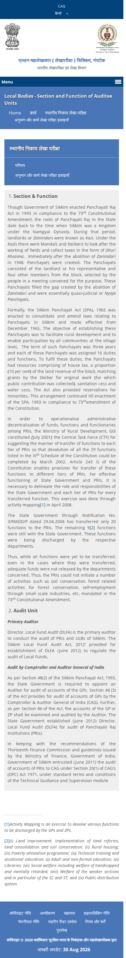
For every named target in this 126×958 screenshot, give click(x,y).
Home (15, 113)
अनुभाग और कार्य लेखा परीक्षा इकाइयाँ (42, 175)
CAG (61, 6)
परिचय (20, 165)
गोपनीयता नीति (28, 921)
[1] (42, 505)
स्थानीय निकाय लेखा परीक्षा (65, 113)
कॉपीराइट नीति (20, 913)
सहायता (69, 913)
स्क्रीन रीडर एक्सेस (62, 921)
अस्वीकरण (47, 913)
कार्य (33, 113)
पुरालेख (62, 930)
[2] (92, 527)
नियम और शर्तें (95, 921)
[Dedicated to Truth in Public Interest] (12, 36)
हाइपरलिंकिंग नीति (97, 913)
